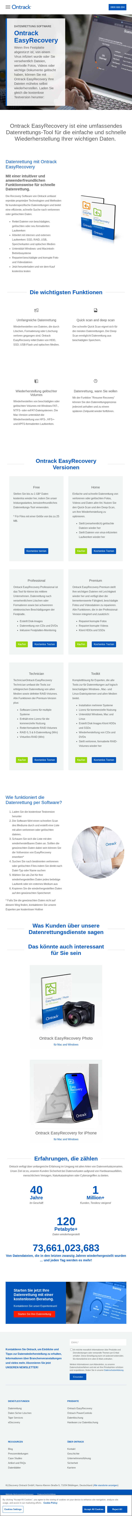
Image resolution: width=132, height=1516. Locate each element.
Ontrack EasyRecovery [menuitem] (79, 1408)
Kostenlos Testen (104, 551)
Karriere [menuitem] (71, 1467)
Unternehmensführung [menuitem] (79, 1458)
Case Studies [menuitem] (15, 1458)
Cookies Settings (13, 1509)
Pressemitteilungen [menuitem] (18, 1453)
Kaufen (81, 551)
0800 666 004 (117, 7)
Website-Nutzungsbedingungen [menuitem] (19, 1494)
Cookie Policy (50, 1503)
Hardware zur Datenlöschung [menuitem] (82, 1422)
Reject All (117, 1509)
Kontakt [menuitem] (71, 1449)
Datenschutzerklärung (113, 1370)
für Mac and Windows (66, 1044)
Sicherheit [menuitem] (72, 1463)
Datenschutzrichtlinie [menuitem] (46, 1494)
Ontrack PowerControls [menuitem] (79, 1413)
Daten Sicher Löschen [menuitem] (19, 1413)
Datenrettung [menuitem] (15, 1408)
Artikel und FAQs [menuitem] (17, 1463)
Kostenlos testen (36, 551)
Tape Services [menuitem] (15, 1417)
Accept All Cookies (93, 1509)
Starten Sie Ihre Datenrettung (34, 1314)
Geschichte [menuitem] (73, 1453)
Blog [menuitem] (10, 1449)
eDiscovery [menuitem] (14, 1422)
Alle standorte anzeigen (106, 1485)
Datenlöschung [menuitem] (75, 1417)
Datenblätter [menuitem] (14, 1467)
